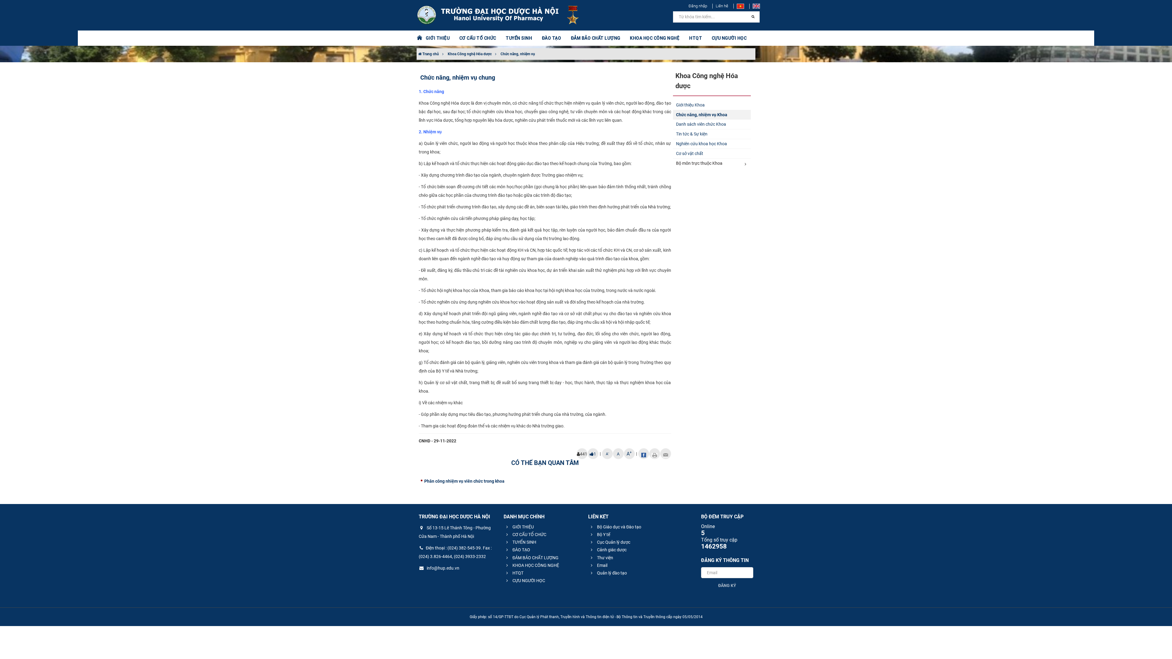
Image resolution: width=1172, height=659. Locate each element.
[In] (654, 453)
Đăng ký (727, 585)
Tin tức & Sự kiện (691, 133)
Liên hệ (722, 6)
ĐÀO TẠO (521, 549)
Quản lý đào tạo (611, 573)
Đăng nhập (698, 6)
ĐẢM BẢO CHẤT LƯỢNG (535, 557)
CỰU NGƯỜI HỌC (528, 580)
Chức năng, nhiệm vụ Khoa (701, 114)
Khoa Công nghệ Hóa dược (470, 54)
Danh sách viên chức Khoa (701, 124)
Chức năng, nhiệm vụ (518, 54)
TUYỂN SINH (519, 38)
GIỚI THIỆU (523, 526)
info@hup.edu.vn (442, 568)
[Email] (665, 453)
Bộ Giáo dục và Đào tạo (618, 526)
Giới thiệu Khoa (690, 105)
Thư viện (604, 557)
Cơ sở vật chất (689, 153)
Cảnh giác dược (611, 549)
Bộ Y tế (603, 534)
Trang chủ (430, 54)
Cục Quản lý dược (613, 542)
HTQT (517, 573)
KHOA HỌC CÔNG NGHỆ (535, 565)
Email (601, 565)
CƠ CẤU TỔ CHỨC (529, 534)
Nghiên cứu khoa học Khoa (701, 143)
